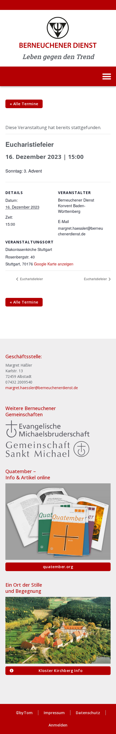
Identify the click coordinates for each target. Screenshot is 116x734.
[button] (107, 76)
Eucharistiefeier (31, 278)
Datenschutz (88, 712)
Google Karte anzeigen (53, 263)
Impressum (54, 712)
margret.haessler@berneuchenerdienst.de (41, 387)
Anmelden (58, 725)
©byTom (24, 712)
